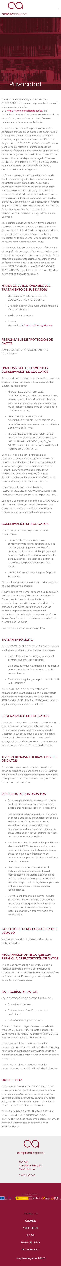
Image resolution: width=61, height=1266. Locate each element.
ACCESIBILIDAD (30, 1250)
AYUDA (30, 1235)
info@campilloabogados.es (37, 325)
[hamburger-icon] (55, 8)
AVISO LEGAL (30, 1228)
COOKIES (30, 1221)
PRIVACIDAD (31, 1214)
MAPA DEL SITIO (30, 1242)
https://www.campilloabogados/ (25, 111)
